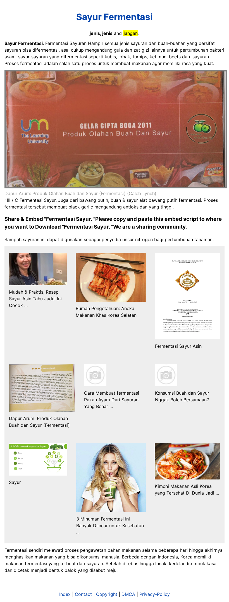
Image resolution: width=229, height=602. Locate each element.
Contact (83, 594)
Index (65, 594)
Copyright (106, 594)
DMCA (128, 594)
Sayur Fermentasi (114, 16)
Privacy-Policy (154, 594)
